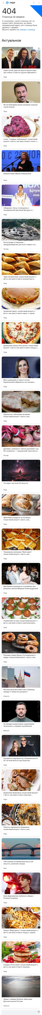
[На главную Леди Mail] (12, 2)
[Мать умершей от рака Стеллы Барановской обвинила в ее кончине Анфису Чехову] (21, 373)
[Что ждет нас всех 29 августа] (21, 476)
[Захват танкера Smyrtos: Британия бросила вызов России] (21, 992)
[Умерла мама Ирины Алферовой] (21, 166)
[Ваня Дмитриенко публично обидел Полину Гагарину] (21, 889)
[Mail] (7, 2)
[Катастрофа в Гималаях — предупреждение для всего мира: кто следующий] (21, 235)
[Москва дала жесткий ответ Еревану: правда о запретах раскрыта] (21, 682)
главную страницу (27, 29)
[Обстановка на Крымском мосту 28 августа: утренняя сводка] (21, 854)
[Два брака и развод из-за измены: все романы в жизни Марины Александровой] (21, 579)
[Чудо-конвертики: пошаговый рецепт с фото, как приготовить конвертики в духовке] (21, 269)
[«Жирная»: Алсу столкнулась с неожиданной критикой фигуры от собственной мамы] (21, 201)
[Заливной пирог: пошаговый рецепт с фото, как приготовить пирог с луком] (21, 304)
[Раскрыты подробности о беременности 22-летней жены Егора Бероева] (21, 751)
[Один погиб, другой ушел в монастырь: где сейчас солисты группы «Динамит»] (21, 63)
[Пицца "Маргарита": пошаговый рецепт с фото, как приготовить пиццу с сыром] (21, 923)
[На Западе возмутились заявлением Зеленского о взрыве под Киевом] (21, 717)
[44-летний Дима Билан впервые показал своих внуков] (21, 97)
